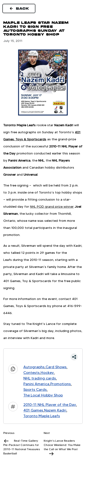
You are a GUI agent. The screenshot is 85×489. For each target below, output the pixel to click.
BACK (22, 8)
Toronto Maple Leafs (41, 416)
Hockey (47, 372)
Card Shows (56, 367)
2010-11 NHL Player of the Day (49, 404)
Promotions (60, 384)
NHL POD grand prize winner (52, 206)
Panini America (36, 384)
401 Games (33, 410)
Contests (31, 372)
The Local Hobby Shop (43, 395)
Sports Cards (35, 389)
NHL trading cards (39, 378)
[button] (43, 356)
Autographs (34, 367)
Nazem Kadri (55, 410)
